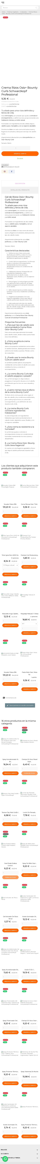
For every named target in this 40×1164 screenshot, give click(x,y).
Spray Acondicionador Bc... (10, 970)
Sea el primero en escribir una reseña (21, 705)
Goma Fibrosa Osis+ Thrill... (29, 504)
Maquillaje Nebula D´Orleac (30, 614)
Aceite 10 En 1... (30, 970)
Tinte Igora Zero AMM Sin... (10, 555)
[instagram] (4, 171)
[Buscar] (36, 8)
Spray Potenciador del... (10, 1020)
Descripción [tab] (20, 183)
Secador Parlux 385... (10, 504)
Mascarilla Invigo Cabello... (10, 614)
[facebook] (11, 171)
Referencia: (5, 104)
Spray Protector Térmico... (10, 1071)
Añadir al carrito (20, 153)
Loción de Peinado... (29, 812)
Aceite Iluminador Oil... (29, 916)
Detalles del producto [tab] (20, 190)
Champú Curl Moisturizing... (29, 555)
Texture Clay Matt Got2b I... (10, 812)
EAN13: (3, 106)
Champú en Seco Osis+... (29, 1020)
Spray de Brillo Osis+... (30, 863)
